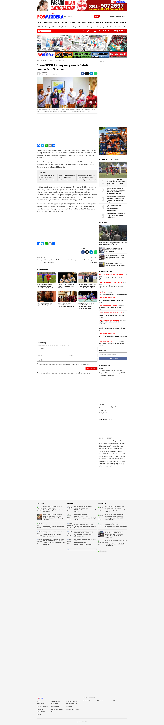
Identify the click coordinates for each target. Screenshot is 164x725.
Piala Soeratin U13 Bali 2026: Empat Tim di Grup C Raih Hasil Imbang (116, 215)
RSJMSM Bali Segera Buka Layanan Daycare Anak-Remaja (115, 264)
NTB (114, 327)
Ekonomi (109, 305)
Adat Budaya (102, 274)
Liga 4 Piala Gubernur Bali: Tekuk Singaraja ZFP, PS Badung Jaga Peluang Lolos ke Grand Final (112, 463)
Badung (108, 274)
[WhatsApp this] (95, 73)
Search (97, 16)
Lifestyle (59, 506)
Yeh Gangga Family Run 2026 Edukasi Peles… (83, 535)
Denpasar (109, 282)
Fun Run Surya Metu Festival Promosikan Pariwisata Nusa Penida (114, 257)
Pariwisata (52, 516)
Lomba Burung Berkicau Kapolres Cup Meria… (54, 510)
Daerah (116, 274)
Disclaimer (54, 704)
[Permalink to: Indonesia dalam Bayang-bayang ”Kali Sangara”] (46, 296)
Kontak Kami (55, 707)
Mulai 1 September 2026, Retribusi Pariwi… (116, 527)
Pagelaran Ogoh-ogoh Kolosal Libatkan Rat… (111, 278)
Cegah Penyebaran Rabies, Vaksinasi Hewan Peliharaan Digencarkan (114, 249)
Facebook (87, 701)
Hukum (110, 341)
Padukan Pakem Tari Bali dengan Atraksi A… (53, 519)
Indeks (39, 714)
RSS (114, 701)
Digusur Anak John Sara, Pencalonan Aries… (111, 287)
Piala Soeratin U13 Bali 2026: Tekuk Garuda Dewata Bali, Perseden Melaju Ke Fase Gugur (116, 199)
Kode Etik (69, 707)
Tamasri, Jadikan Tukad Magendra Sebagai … (54, 543)
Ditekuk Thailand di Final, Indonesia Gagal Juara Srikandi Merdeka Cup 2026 (46, 178)
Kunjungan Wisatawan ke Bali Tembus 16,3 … (114, 545)
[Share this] (83, 73)
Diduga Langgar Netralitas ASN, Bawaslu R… (112, 329)
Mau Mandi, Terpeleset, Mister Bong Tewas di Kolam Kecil (82, 260)
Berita (112, 274)
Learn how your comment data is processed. (76, 373)
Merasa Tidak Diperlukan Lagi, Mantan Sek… (111, 316)
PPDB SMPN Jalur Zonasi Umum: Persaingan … (113, 337)
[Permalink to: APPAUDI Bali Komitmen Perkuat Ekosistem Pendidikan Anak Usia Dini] (67, 296)
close (33, 1)
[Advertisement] (25, 38)
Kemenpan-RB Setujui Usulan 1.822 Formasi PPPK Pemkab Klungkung (51, 260)
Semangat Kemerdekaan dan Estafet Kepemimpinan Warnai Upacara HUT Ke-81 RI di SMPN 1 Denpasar (116, 190)
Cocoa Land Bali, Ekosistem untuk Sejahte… (110, 308)
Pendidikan (102, 292)
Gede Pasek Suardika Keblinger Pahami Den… (111, 344)
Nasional (115, 282)
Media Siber (40, 704)
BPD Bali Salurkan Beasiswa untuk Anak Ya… (85, 510)
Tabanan (114, 305)
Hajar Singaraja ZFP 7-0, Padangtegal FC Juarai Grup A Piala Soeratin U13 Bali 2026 (116, 182)
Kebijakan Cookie (42, 707)
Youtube (101, 701)
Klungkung (77, 516)
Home (38, 701)
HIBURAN (121, 274)
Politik (120, 282)
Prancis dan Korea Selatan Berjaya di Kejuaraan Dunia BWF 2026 (67, 178)
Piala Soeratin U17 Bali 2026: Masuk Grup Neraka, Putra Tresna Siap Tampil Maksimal (87, 178)
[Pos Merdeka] (52, 16)
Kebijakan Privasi (71, 704)
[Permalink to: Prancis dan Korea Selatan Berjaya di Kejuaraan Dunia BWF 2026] (67, 277)
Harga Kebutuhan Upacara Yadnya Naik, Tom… (83, 543)
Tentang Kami (55, 701)
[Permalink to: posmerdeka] (39, 73)
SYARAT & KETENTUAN (72, 709)
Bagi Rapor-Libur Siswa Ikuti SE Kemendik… (109, 323)
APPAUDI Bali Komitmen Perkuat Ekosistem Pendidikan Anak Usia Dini (66, 304)
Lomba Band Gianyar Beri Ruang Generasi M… (53, 527)
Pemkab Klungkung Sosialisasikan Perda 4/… (85, 527)
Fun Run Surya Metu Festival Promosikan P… (114, 536)
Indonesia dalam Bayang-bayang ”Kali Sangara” (44, 304)
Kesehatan (107, 532)
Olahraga (107, 534)
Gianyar (54, 506)
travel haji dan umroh (106, 451)
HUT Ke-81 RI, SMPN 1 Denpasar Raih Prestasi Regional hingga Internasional (114, 207)
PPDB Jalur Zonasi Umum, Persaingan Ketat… (111, 301)
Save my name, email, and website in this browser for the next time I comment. (64, 364)
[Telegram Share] (91, 73)
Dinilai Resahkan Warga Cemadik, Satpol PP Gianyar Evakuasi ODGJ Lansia (113, 243)
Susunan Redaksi (71, 701)
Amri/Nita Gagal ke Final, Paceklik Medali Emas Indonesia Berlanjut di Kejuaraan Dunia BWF (86, 305)
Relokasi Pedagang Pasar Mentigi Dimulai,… (85, 519)
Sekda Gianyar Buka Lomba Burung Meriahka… (52, 535)
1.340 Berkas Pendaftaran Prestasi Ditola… (113, 294)
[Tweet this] (87, 73)
